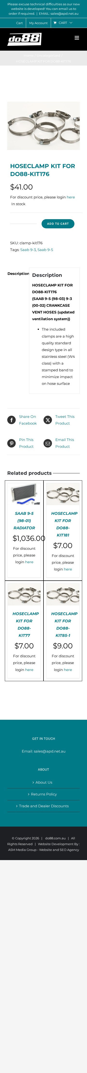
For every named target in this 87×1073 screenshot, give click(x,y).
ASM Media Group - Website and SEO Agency (43, 850)
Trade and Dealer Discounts (44, 806)
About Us (44, 782)
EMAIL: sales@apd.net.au (59, 13)
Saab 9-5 (45, 249)
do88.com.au (55, 838)
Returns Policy (44, 794)
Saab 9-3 (28, 249)
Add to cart (58, 223)
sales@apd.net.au (49, 751)
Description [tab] (16, 273)
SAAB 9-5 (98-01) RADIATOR (24, 520)
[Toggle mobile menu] (77, 37)
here (71, 197)
